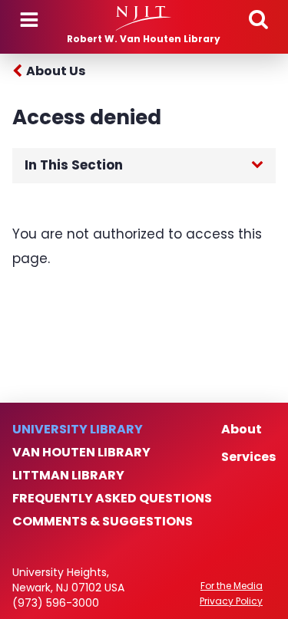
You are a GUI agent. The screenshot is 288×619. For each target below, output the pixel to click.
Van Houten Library (81, 452)
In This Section (74, 165)
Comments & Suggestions (102, 521)
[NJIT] (143, 18)
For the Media (231, 586)
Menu (29, 20)
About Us (55, 71)
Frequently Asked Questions (112, 498)
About (241, 429)
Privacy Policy (231, 601)
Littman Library (68, 475)
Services (248, 457)
